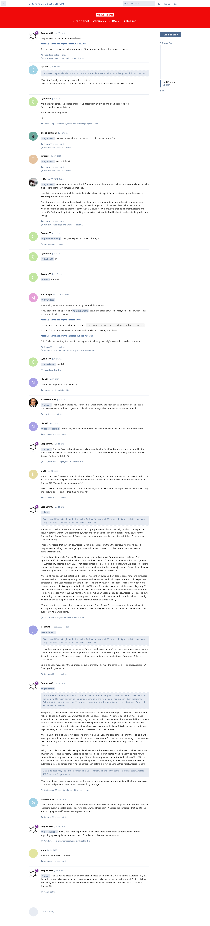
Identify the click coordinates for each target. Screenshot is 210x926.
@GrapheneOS (48, 632)
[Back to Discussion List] (3, 3)
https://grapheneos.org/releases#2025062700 (63, 43)
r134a (47, 279)
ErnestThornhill (51, 428)
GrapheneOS (82, 310)
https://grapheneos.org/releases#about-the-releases (67, 335)
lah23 (46, 512)
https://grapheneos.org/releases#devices (61, 319)
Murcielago (49, 364)
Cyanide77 (49, 138)
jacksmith (49, 688)
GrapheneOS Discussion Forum (47, 3)
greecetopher (50, 831)
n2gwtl (47, 405)
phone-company (52, 238)
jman (46, 876)
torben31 (48, 259)
